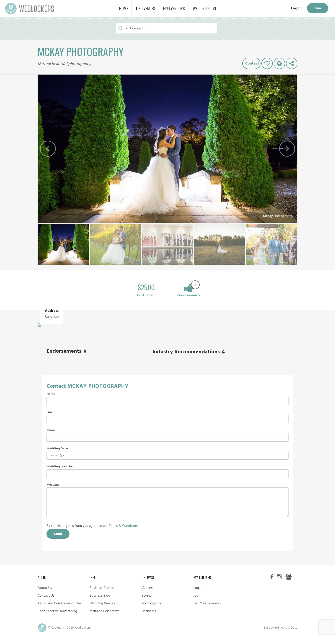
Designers (149, 611)
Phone (50, 430)
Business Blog (100, 595)
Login (197, 588)
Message (52, 484)
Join (317, 8)
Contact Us (46, 595)
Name (50, 394)
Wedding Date (57, 448)
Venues (147, 588)
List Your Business (207, 603)
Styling (147, 595)
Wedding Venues (102, 603)
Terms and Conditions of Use (59, 603)
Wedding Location (60, 466)
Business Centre (102, 588)
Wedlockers (30, 8)
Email (50, 412)
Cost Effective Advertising (57, 611)
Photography (151, 603)
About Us (45, 588)
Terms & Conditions (124, 526)
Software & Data (286, 627)
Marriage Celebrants (104, 611)
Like (267, 63)
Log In (296, 8)
